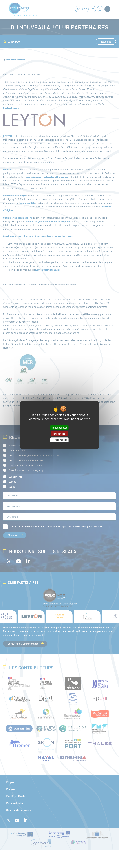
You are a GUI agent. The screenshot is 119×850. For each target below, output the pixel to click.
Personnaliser (59, 439)
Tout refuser (59, 433)
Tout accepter (59, 427)
